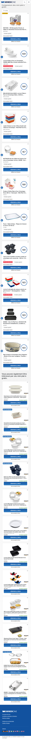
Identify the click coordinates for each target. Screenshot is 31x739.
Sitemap (4, 728)
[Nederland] (15, 731)
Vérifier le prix (15, 39)
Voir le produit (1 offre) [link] (7, 35)
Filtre (6, 10)
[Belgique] (3, 731)
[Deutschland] (5, 731)
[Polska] (17, 731)
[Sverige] (19, 731)
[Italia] (13, 731)
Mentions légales (6, 718)
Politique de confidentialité (8, 721)
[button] (28, 13)
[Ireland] (11, 731)
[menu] (29, 2)
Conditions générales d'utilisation (9, 716)
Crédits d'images (6, 723)
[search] (24, 2)
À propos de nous (6, 714)
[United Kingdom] (23, 731)
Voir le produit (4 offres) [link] (8, 231)
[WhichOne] (7, 2)
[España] (7, 731)
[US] (21, 731)
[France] (9, 731)
